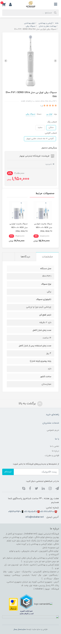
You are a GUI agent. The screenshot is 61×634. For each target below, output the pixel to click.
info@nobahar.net (34, 517)
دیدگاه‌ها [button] (25, 257)
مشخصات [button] (47, 257)
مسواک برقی (30, 114)
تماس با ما (54, 446)
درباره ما (55, 450)
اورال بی (49, 114)
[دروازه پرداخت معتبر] (13, 604)
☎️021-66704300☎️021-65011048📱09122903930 (32, 511)
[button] (5, 4)
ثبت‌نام (8, 471)
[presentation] (55, 60)
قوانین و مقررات (52, 455)
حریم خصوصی (53, 430)
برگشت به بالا (27, 404)
